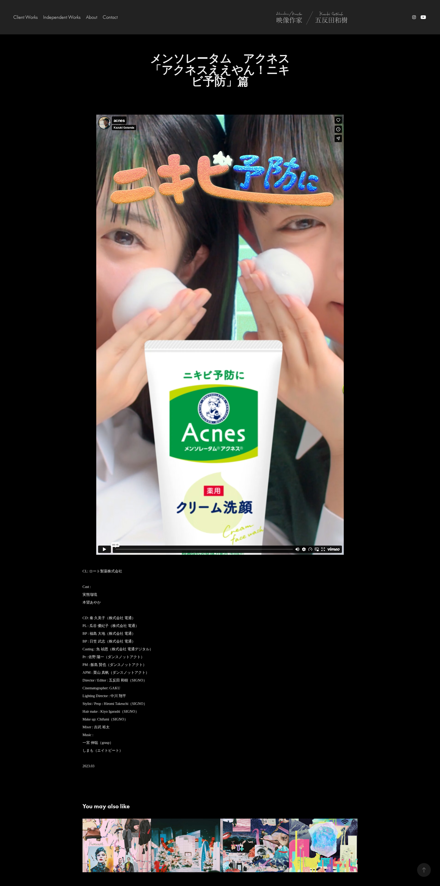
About (91, 17)
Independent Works (61, 17)
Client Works (25, 17)
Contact (110, 17)
